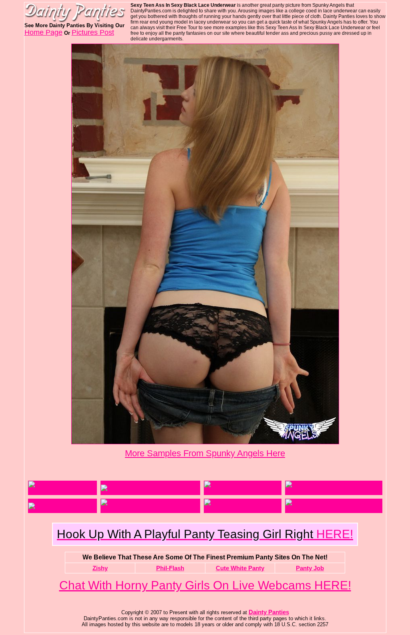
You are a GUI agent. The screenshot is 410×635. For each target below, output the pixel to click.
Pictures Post (93, 32)
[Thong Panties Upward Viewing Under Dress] (333, 491)
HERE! (205, 534)
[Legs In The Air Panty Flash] (140, 488)
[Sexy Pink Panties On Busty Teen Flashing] (333, 509)
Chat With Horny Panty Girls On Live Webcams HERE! (205, 585)
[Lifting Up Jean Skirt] (57, 506)
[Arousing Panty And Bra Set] (242, 491)
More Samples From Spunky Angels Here (205, 453)
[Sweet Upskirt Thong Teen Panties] (242, 509)
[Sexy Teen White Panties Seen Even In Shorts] (150, 509)
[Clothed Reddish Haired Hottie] (62, 491)
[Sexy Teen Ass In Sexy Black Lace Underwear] (205, 441)
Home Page (43, 32)
